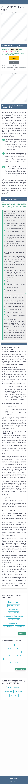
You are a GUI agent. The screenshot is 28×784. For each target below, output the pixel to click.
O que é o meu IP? (14, 781)
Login (14, 58)
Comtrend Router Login (13, 605)
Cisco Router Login (13, 602)
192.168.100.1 (9, 645)
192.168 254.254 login (18, 659)
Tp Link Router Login (8, 626)
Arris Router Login (19, 616)
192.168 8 (9, 648)
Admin (14, 62)
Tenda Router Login (13, 609)
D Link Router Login (13, 623)
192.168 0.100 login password (14, 652)
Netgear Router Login (14, 619)
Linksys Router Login (14, 612)
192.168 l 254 (18, 655)
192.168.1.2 (17, 648)
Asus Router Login (20, 626)
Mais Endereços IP (20, 669)
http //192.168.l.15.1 (14, 662)
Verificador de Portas (14, 783)
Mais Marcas (22, 633)
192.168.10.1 (7, 659)
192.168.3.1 (9, 655)
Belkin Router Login (8, 616)
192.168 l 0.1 (18, 645)
